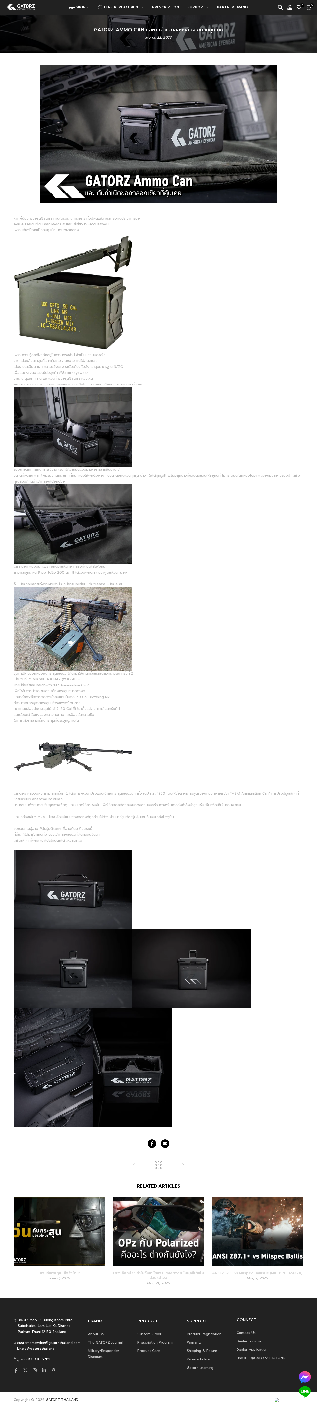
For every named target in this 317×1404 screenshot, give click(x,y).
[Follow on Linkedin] (44, 1370)
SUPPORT (196, 7)
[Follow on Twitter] (25, 1370)
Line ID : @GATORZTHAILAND (261, 1358)
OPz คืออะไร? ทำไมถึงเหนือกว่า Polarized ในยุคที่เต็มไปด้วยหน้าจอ (158, 1275)
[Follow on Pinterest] (53, 1370)
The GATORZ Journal (105, 1342)
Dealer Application (252, 1349)
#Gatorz (83, 384)
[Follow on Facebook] (16, 1370)
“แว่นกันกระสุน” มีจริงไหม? (59, 1272)
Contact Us (246, 1332)
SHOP (81, 7)
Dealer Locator (249, 1341)
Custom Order (149, 1334)
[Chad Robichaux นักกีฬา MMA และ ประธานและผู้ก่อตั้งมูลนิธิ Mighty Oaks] (183, 1165)
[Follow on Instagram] (34, 1370)
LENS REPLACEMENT (122, 7)
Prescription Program (155, 1342)
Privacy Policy (198, 1359)
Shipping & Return (202, 1350)
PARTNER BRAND (232, 7)
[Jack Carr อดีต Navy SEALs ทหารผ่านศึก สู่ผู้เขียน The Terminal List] (133, 1165)
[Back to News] (158, 1165)
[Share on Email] (165, 1143)
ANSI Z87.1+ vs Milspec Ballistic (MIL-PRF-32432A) (257, 1272)
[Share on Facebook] (152, 1143)
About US (96, 1334)
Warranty (194, 1342)
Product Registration (204, 1334)
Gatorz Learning (200, 1367)
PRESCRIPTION (165, 7)
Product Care (148, 1350)
